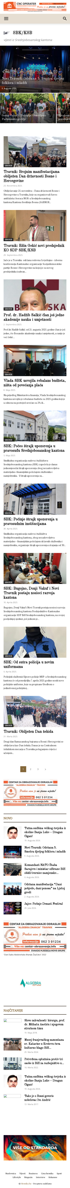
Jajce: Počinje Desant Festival (43, 903)
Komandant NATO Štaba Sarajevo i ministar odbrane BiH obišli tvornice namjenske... (44, 869)
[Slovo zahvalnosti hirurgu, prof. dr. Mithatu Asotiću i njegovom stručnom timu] (13, 1025)
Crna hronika (47, 1173)
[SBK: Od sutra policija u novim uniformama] (35, 642)
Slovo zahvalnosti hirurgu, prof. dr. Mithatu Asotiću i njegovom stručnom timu (44, 1024)
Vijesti (22, 1173)
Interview (40, 1177)
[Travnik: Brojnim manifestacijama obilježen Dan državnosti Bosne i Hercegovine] (35, 151)
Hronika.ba (26, 1183)
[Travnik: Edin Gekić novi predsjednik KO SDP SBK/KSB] (35, 225)
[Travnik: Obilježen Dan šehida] (35, 711)
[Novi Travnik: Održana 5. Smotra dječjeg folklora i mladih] (35, 69)
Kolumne (53, 1177)
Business (33, 1173)
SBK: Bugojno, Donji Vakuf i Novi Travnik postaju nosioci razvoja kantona (31, 593)
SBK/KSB (8, 165)
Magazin (28, 1177)
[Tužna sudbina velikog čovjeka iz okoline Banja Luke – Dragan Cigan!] (13, 832)
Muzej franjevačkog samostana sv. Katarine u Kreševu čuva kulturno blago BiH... (44, 1044)
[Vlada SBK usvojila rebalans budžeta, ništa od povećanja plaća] (35, 360)
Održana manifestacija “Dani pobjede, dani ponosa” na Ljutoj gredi (44, 888)
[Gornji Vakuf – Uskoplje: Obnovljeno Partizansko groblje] (28, 108)
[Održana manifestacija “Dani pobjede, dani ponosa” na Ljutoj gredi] (13, 889)
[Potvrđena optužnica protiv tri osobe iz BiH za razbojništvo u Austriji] (13, 1063)
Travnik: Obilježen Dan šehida (28, 732)
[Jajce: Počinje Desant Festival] (13, 908)
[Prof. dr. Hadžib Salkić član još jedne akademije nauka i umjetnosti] (35, 295)
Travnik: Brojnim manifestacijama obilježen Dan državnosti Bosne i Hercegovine (32, 176)
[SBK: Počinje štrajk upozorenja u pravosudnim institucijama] (35, 499)
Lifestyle (17, 1177)
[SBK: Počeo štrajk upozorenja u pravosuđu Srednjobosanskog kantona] (35, 426)
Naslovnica (11, 1173)
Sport (59, 1173)
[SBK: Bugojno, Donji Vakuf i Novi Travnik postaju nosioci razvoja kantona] (35, 568)
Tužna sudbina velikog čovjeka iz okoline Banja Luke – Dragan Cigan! (45, 832)
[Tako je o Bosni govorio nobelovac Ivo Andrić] (12, 1100)
